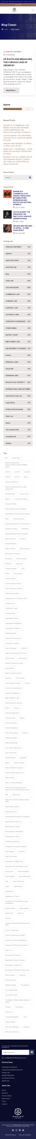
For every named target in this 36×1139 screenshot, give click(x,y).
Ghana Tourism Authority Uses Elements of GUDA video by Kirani (17, 789)
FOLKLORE (18, 369)
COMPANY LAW (18, 301)
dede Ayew (22, 658)
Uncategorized (18, 436)
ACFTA (7, 472)
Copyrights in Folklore (12, 628)
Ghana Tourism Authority (13, 783)
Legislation (9, 891)
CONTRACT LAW (18, 308)
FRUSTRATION (10, 758)
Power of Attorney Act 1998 (15, 935)
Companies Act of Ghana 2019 (16, 598)
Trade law (8, 1012)
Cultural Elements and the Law (16, 653)
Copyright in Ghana (11, 618)
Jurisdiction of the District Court (16, 866)
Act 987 (17, 472)
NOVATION (9, 913)
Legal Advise (18, 403)
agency (8, 499)
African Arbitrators (11, 482)
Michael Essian (10, 908)
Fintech (22, 718)
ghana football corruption (14, 768)
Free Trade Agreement (13, 748)
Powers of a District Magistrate (16, 940)
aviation (23, 539)
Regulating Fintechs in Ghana (15, 960)
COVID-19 (24, 648)
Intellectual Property (12, 807)
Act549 (7, 477)
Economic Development (13, 688)
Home (5, 29)
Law (6, 881)
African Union (24, 494)
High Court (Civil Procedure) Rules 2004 (17, 801)
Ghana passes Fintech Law (14, 773)
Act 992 (27, 472)
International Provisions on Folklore (17, 817)
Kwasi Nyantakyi (23, 871)
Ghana (7, 763)
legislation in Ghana (12, 896)
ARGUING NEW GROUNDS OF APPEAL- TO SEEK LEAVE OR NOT (17, 145)
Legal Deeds (17, 886)
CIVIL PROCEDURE (18, 287)
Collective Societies (12, 593)
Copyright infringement (13, 623)
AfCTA (17, 477)
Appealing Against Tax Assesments (17, 524)
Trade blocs (19, 1007)
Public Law (18, 416)
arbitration (25, 529)
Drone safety (20, 678)
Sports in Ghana (10, 980)
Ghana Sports (9, 778)
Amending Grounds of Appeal (15, 509)
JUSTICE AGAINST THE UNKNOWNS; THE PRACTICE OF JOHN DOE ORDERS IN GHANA (17, 138)
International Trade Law (18, 396)
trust (25, 1017)
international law (11, 812)
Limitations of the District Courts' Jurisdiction (16, 902)
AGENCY (18, 254)
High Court (16, 795)
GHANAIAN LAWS (18, 375)
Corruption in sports (12, 643)
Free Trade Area (11, 753)
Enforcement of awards (13, 703)
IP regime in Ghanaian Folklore (15, 846)
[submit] (31, 1052)
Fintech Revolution (11, 733)
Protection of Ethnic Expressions (16, 945)
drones (27, 683)
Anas (7, 519)
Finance (18, 355)
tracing (7, 1007)
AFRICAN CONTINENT (18, 247)
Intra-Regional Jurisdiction (14, 831)
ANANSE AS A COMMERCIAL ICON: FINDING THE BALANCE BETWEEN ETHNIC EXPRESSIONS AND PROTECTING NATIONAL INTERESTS (17, 128)
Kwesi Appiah (10, 876)
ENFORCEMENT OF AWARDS (18, 348)
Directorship (9, 668)
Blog (18, 274)
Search (6, 105)
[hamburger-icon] (33, 10)
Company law (10, 603)
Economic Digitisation (12, 693)
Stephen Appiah (10, 985)
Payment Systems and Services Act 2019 (17, 924)
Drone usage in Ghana (12, 683)
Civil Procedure (10, 578)
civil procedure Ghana (13, 583)
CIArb (7, 573)
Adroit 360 (26, 1126)
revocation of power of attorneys (17, 970)
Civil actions (17, 573)
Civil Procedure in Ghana (13, 588)
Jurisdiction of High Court (14, 861)
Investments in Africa (12, 836)
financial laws (10, 718)
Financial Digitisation (12, 713)
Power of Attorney (11, 930)
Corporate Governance (13, 638)
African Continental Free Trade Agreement (16, 488)
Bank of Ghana (10, 549)
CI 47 (23, 568)
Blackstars (8, 559)
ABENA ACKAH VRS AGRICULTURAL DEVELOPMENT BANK (16, 465)
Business (8, 564)
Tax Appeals (25, 985)
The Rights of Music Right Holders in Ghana (17, 1001)
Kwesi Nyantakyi (24, 876)
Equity (7, 708)
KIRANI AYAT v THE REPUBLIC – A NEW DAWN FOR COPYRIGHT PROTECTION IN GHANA (17, 151)
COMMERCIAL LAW (18, 294)
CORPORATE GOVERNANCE (18, 321)
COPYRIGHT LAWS (18, 315)
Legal (7, 886)
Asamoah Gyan (10, 539)
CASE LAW (18, 281)
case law (19, 564)
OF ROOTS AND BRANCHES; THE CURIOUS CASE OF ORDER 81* (17, 62)
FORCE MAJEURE (11, 743)
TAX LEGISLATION (18, 430)
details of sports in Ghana (14, 663)
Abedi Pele (16, 458)
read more (10, 90)
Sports (18, 423)
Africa (26, 477)
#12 (6, 458)
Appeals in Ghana (11, 529)
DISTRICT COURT (18, 335)
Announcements (18, 519)
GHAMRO (23, 758)
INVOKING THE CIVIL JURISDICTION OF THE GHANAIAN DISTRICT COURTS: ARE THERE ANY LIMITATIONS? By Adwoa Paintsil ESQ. (17, 160)
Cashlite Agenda (11, 568)
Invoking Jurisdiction (12, 841)
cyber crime (9, 658)
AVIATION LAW (18, 267)
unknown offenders (12, 1027)
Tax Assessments (11, 990)
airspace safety (10, 504)
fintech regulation (11, 728)
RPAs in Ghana (10, 975)
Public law (9, 950)
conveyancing (10, 613)
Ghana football (19, 763)
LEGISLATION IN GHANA (18, 409)
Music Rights (24, 908)
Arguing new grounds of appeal (16, 534)
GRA (6, 795)
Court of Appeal (11, 648)
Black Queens (25, 549)
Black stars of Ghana (12, 554)
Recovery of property (12, 955)
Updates (18, 443)
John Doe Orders (11, 856)
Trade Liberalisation (12, 1017)
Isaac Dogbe (9, 851)
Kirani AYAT (9, 871)
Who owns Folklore (12, 1032)
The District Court (11, 995)
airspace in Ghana (21, 499)
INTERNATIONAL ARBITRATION (18, 389)
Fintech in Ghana (11, 723)
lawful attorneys (18, 881)
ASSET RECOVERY (18, 260)
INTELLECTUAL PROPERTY (18, 382)
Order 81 (20, 913)
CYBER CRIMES (18, 328)
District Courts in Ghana (13, 673)
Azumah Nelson (10, 544)
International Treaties (12, 827)
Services (22, 975)
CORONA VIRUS (10, 633)
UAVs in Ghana (10, 1022)
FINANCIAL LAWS (18, 362)
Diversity (8, 678)
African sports (10, 494)
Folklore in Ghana (11, 738)
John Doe (21, 851)
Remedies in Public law (13, 965)
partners (8, 918)
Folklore (25, 733)
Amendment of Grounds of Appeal (17, 514)
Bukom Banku (21, 559)
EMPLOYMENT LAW (18, 342)
